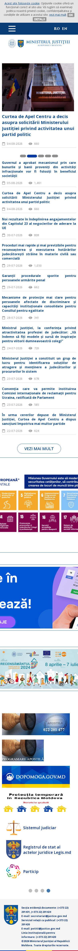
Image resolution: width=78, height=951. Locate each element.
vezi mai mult (57, 15)
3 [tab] (42, 890)
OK (71, 15)
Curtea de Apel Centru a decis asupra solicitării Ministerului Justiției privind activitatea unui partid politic (39, 197)
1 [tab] (30, 890)
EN (64, 28)
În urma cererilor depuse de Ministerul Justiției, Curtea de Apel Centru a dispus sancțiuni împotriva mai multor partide (39, 419)
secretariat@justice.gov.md (49, 916)
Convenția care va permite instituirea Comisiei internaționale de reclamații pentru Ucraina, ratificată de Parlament (39, 393)
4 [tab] (48, 890)
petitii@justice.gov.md (45, 928)
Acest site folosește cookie (22, 3)
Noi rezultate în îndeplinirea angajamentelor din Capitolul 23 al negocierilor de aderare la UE (38, 122)
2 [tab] (36, 890)
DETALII (39, 19)
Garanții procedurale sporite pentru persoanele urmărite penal (39, 278)
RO (57, 28)
